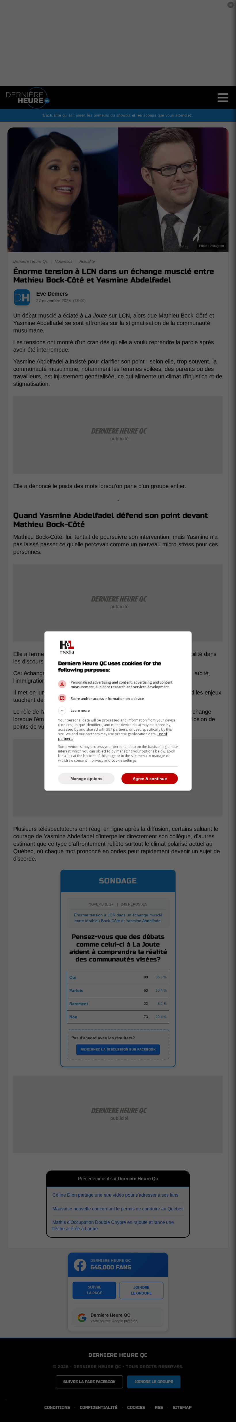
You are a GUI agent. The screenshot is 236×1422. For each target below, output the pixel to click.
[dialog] (118, 711)
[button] (118, 711)
